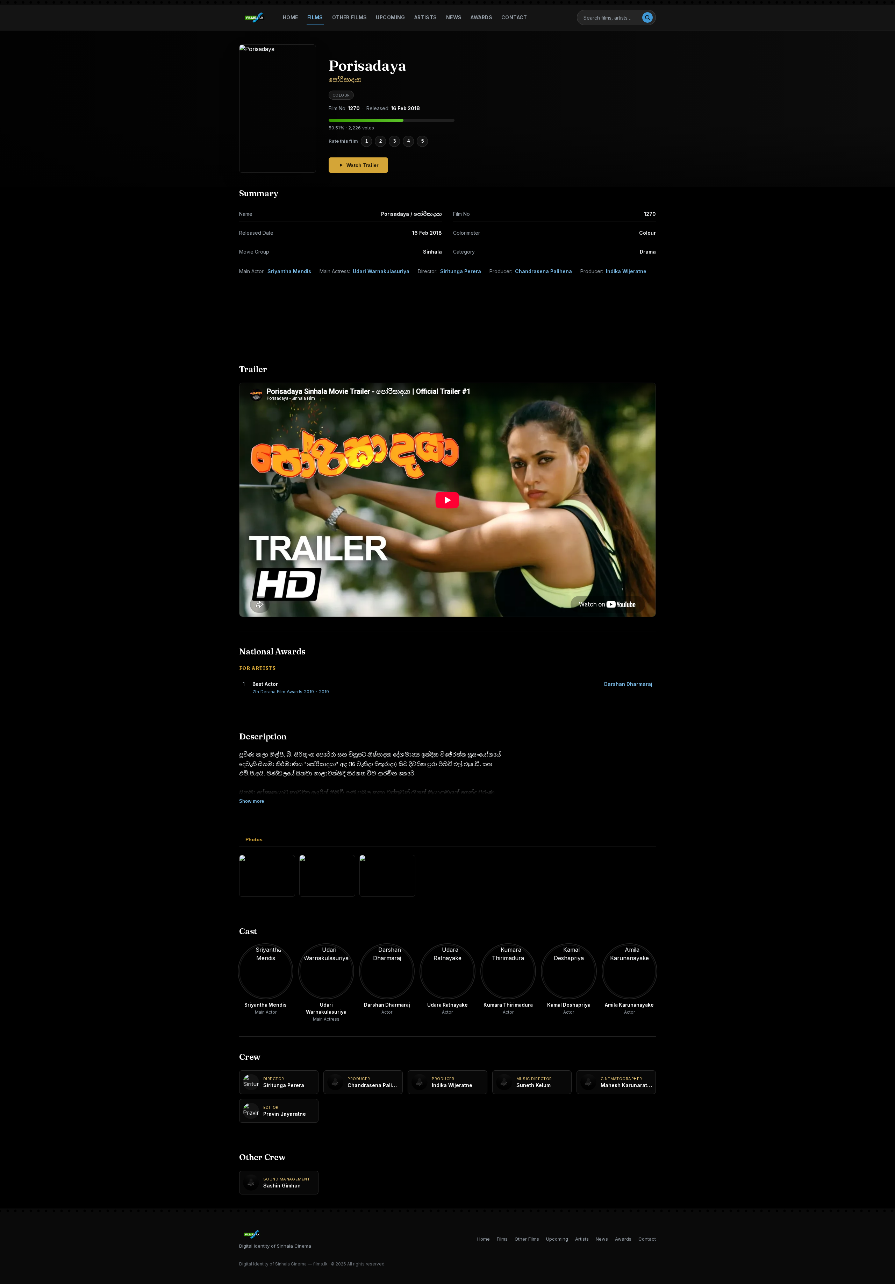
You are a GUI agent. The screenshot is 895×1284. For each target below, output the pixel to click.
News (454, 17)
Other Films (349, 17)
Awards (481, 17)
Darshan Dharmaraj (628, 684)
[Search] (647, 17)
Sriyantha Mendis (289, 271)
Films (315, 17)
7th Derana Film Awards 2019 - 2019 (290, 691)
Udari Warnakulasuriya (381, 271)
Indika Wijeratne (626, 271)
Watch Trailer (362, 165)
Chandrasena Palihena (543, 271)
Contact (514, 17)
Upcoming (390, 17)
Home (290, 17)
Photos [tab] (254, 839)
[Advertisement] (447, 319)
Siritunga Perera (460, 271)
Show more (251, 801)
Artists (425, 17)
